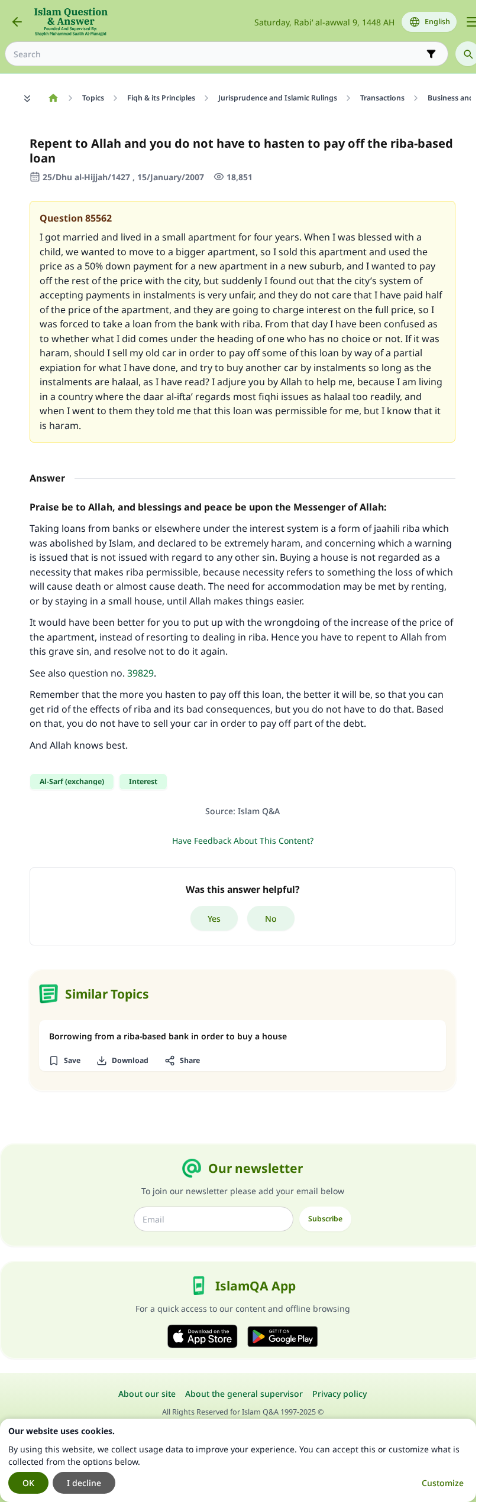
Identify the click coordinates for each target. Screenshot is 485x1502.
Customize (443, 1482)
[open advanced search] (431, 53)
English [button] (437, 22)
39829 (140, 673)
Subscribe (325, 1219)
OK (28, 1482)
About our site (147, 1393)
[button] (64, 1060)
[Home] (53, 98)
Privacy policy (339, 1393)
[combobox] (218, 54)
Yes (214, 918)
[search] (467, 53)
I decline (84, 1482)
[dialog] (238, 1460)
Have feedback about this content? (242, 840)
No (271, 918)
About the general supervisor (244, 1393)
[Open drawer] (472, 22)
